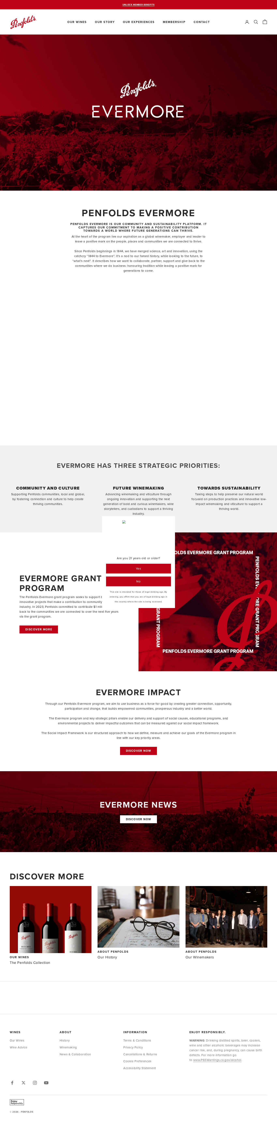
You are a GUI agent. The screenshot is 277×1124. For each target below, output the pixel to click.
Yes (138, 568)
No (138, 581)
